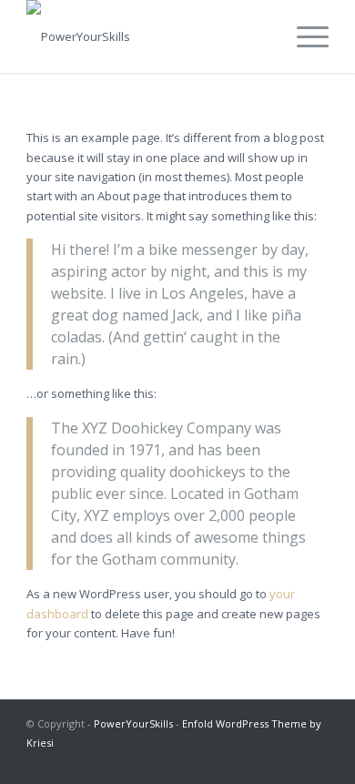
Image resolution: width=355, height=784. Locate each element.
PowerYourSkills (133, 723)
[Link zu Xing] (315, 761)
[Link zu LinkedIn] (260, 761)
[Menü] (304, 36)
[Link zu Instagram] (233, 761)
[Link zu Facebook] (287, 761)
